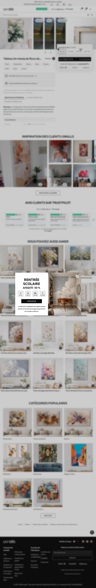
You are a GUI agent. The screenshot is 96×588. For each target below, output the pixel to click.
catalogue (31, 301)
